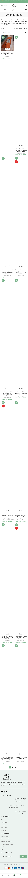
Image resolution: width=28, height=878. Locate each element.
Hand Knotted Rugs (21, 153)
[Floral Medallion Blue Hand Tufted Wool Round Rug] (7, 457)
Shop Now (18, 1)
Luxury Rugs (7, 517)
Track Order (4, 827)
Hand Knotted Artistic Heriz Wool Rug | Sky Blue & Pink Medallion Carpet (7, 637)
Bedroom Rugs (21, 275)
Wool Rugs (11, 519)
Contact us (3, 830)
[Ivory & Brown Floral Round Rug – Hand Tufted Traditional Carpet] (20, 700)
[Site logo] (14, 5)
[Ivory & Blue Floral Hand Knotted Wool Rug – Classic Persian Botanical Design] (7, 700)
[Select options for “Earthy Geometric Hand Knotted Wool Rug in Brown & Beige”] (19, 388)
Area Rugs (7, 56)
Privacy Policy (4, 836)
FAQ (2, 849)
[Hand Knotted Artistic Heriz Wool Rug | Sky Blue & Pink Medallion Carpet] (7, 579)
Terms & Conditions (5, 839)
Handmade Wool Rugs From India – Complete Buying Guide (20, 800)
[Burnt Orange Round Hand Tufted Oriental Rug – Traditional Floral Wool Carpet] (7, 334)
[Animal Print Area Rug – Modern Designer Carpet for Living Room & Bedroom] (7, 43)
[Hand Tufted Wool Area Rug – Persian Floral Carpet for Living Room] (20, 579)
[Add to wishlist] (8, 49)
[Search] (26, 5)
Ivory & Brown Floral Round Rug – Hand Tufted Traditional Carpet (21, 758)
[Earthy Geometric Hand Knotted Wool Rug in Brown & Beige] (20, 334)
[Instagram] (4, 792)
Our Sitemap (4, 846)
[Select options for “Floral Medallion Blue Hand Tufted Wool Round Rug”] (6, 511)
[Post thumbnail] (7, 800)
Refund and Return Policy (7, 844)
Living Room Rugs (5, 519)
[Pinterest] (7, 792)
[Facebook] (2, 792)
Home (2, 28)
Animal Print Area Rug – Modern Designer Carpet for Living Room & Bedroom (7, 53)
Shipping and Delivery (6, 841)
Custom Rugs (4, 822)
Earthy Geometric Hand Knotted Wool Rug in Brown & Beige (21, 393)
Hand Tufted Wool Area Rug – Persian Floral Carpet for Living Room (21, 637)
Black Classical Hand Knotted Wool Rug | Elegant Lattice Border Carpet (21, 150)
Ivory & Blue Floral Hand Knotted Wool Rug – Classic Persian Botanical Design (7, 758)
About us (3, 825)
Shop (2, 819)
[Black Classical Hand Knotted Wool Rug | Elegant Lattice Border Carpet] (20, 91)
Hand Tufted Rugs (7, 275)
